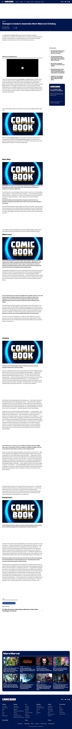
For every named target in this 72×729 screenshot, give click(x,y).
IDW (3, 714)
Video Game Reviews (40, 707)
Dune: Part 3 (16, 714)
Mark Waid (21, 79)
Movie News (16, 706)
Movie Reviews (16, 707)
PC (37, 714)
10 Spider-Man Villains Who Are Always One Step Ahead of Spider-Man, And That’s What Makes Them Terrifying (11, 670)
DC (2, 711)
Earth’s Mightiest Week (13, 137)
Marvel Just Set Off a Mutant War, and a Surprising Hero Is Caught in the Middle (60, 669)
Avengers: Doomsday (17, 715)
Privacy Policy (57, 103)
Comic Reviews (5, 707)
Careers (37, 723)
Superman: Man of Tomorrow (19, 717)
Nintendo (38, 709)
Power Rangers (62, 712)
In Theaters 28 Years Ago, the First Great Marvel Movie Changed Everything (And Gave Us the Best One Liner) (60, 686)
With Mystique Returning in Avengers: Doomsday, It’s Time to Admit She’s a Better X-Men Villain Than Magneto (58, 71)
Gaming (28, 1)
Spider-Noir (27, 709)
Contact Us (20, 723)
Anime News (50, 706)
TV (24, 1)
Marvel (4, 21)
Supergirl (15, 709)
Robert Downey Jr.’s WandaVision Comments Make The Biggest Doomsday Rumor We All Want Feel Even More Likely (44, 687)
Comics (17, 1)
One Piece (50, 715)
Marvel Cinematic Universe (23, 139)
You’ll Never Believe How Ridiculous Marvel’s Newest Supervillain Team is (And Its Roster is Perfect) (58, 58)
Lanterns (26, 714)
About (32, 723)
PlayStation (39, 712)
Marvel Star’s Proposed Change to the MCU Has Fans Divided (58, 65)
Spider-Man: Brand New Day (19, 711)
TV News (26, 706)
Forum (42, 1)
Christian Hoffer (6, 27)
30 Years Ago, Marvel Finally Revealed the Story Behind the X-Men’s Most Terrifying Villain (10, 686)
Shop (26, 720)
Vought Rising (27, 715)
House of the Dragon (28, 712)
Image (3, 712)
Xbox (37, 711)
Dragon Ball (50, 707)
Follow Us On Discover (8, 603)
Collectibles (37, 1)
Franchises (62, 704)
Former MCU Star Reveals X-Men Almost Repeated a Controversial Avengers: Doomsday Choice (27, 686)
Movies (21, 1)
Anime (32, 1)
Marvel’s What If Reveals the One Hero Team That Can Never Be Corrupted (57, 52)
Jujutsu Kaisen (50, 711)
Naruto (49, 712)
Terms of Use (57, 102)
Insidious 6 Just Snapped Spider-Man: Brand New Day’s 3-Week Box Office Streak (57, 78)
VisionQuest (27, 717)
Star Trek (61, 711)
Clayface (15, 712)
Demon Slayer (50, 709)
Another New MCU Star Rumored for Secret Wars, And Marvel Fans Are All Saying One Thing (27, 670)
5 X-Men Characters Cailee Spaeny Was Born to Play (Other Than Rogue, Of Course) (20, 610)
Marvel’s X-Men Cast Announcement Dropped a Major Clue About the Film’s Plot (44, 669)
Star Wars (61, 709)
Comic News (4, 706)
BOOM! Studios (5, 715)
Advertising (26, 723)
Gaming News (39, 706)
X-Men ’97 (27, 711)
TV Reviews (27, 707)
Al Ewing (28, 79)
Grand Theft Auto (62, 714)
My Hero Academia (51, 714)
